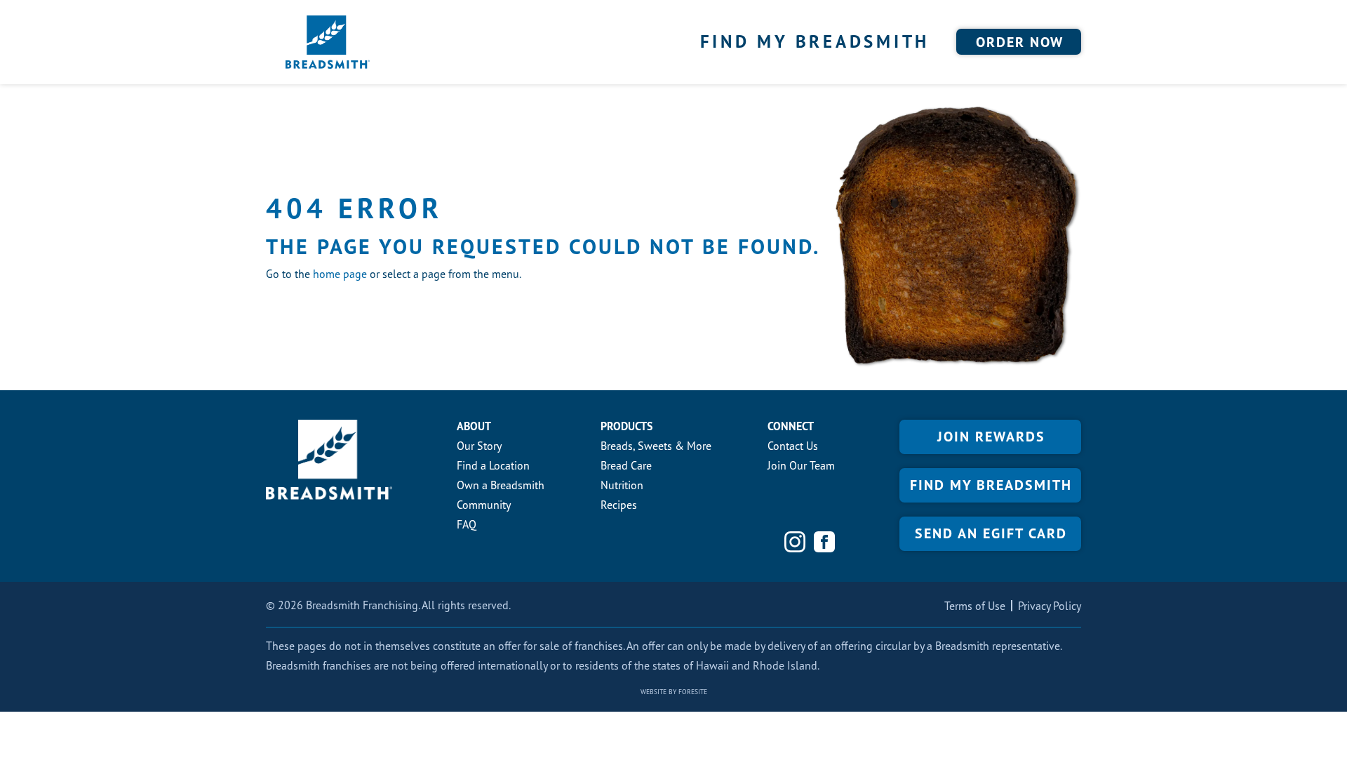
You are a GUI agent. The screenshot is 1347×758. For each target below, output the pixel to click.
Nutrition (622, 485)
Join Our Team (801, 465)
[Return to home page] (328, 42)
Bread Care (626, 465)
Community (484, 505)
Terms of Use (974, 606)
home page (340, 274)
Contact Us (793, 446)
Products (626, 426)
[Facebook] (824, 541)
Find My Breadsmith (815, 41)
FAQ (466, 524)
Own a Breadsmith (500, 485)
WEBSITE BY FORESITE (674, 691)
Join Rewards (991, 436)
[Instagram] (794, 541)
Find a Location (493, 465)
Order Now (1020, 42)
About (474, 426)
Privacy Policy (1049, 606)
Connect (791, 426)
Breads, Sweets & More (656, 446)
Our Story (479, 446)
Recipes (619, 505)
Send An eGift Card (991, 533)
